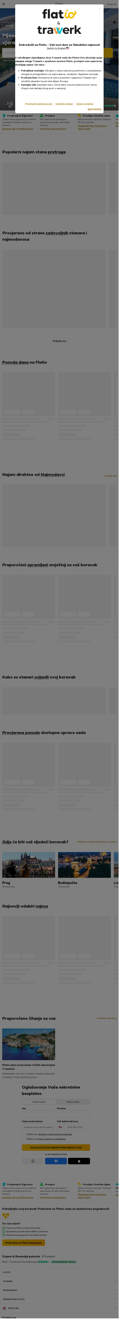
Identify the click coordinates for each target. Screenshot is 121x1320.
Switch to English (56, 48)
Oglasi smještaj (84, 103)
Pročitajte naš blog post (38, 103)
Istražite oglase (64, 103)
